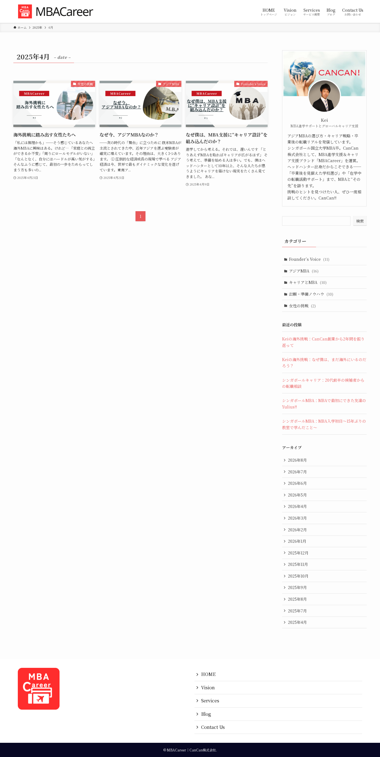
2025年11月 (298, 564)
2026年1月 (297, 541)
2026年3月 (297, 518)
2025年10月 (298, 576)
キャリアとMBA (308, 282)
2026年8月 (297, 460)
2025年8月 (297, 599)
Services (210, 700)
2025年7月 (297, 611)
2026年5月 (297, 495)
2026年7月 (297, 471)
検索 (360, 221)
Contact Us (213, 727)
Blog (206, 714)
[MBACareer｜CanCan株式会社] (58, 11)
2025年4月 (297, 622)
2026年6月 (297, 483)
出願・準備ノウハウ (311, 294)
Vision (208, 687)
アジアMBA (304, 271)
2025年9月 (297, 587)
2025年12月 (298, 553)
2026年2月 (297, 529)
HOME (208, 674)
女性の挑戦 (302, 305)
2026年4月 (297, 506)
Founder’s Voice (309, 259)
